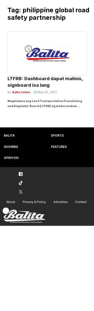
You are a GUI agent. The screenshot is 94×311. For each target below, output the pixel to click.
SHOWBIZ (11, 147)
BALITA (9, 135)
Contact (81, 202)
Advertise (60, 202)
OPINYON (11, 158)
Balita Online (21, 92)
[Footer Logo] (24, 215)
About (10, 202)
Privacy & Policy (34, 202)
